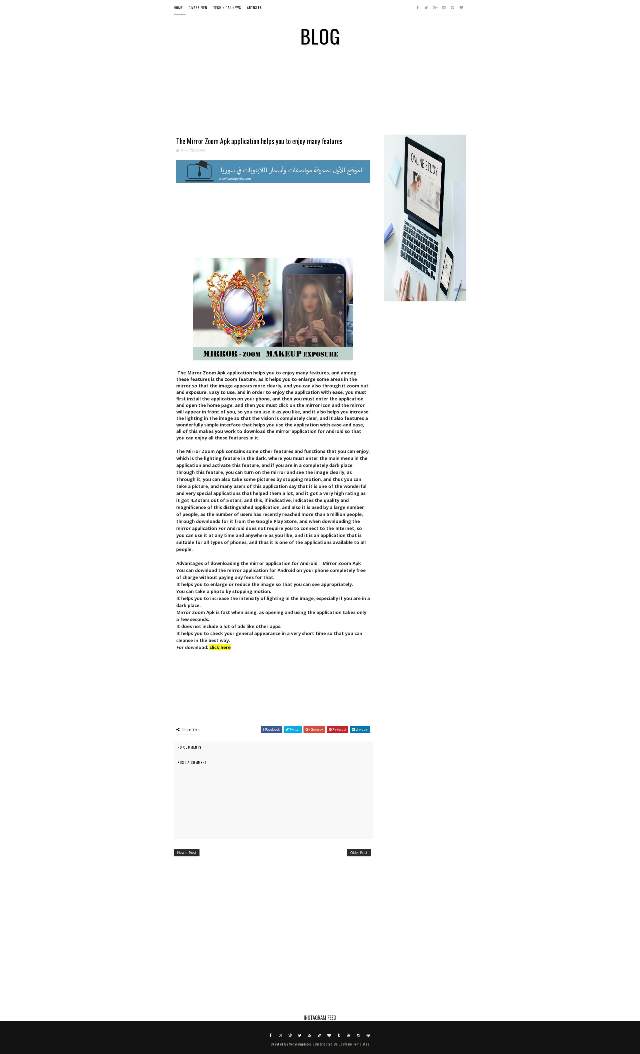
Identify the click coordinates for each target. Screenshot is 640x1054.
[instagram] (444, 7)
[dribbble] (280, 1035)
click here (220, 647)
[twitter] (426, 7)
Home (178, 7)
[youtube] (348, 1035)
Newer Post (186, 852)
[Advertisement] (273, 102)
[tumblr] (339, 1035)
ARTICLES (254, 7)
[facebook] (417, 7)
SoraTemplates (300, 1043)
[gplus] (435, 7)
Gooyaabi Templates (353, 1043)
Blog (320, 36)
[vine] (290, 1035)
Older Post (359, 852)
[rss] (310, 1035)
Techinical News (227, 7)
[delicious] (319, 1035)
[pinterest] (452, 7)
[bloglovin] (461, 7)
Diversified (197, 7)
